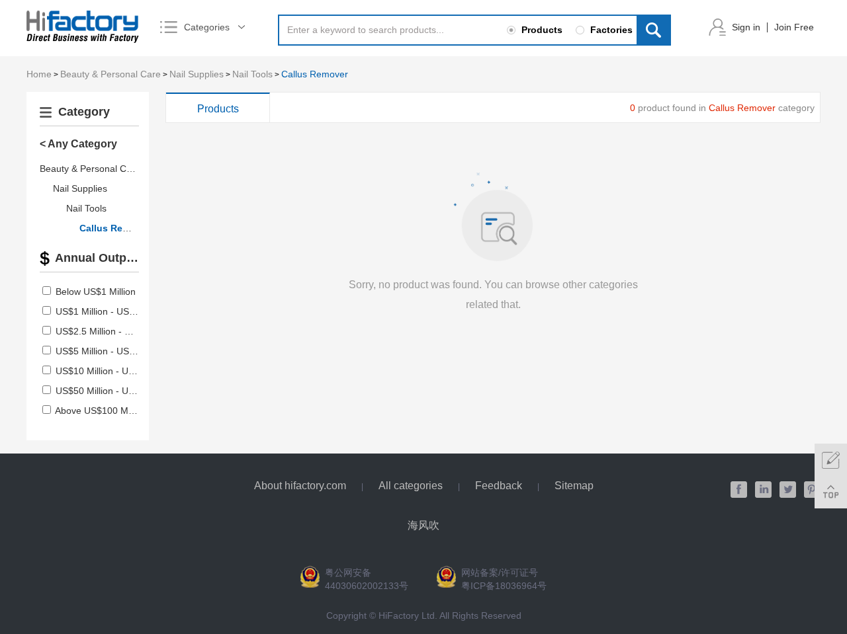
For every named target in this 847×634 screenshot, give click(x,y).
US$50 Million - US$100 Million (120, 390)
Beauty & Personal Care (110, 74)
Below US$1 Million (96, 291)
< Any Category (78, 143)
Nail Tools (252, 74)
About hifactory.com (300, 485)
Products (218, 108)
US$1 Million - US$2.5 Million (116, 311)
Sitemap (574, 485)
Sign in (746, 27)
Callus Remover (314, 74)
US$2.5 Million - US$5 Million (116, 331)
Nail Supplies (196, 74)
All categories (411, 485)
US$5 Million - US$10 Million (115, 351)
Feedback (498, 485)
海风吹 (423, 525)
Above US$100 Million (101, 410)
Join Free (794, 27)
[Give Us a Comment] (831, 460)
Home (39, 74)
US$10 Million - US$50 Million (117, 371)
